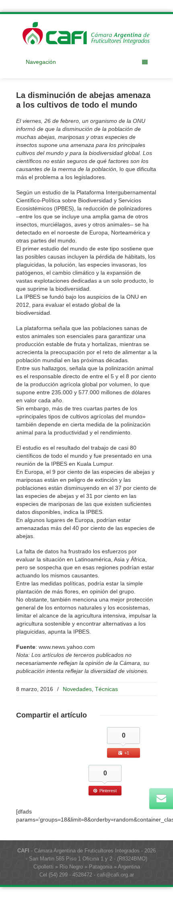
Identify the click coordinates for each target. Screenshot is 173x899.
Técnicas (106, 689)
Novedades (77, 689)
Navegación (41, 62)
